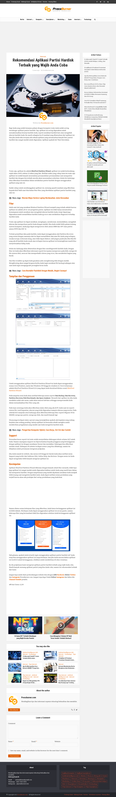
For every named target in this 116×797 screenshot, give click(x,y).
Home (8, 2)
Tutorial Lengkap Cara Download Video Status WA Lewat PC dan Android (95, 145)
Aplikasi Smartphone (83, 773)
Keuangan (91, 778)
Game (70, 19)
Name (11, 741)
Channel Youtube (15, 579)
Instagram (16, 577)
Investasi (77, 19)
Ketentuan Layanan (95, 794)
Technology (87, 19)
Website (57, 741)
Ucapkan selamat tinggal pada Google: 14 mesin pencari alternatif (96, 165)
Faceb (59, 575)
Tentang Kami (15, 2)
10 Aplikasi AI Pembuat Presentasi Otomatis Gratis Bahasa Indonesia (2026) (94, 69)
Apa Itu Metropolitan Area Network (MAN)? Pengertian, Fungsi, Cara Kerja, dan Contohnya (95, 78)
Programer (86, 781)
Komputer (39, 19)
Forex (90, 776)
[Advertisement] (58, 37)
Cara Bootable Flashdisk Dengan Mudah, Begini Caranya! (44, 271)
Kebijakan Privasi (36, 2)
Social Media (83, 784)
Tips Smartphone (91, 787)
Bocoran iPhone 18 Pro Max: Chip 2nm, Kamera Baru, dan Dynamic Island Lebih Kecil (94, 86)
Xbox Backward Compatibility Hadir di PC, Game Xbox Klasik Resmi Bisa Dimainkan (95, 109)
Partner (45, 2)
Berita (22, 19)
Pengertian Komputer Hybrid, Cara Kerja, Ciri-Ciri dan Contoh (46, 430)
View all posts (14, 710)
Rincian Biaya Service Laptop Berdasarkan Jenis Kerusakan (45, 198)
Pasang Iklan (52, 2)
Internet (29, 19)
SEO (64, 784)
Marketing (61, 19)
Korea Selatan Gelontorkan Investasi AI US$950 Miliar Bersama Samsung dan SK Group (95, 94)
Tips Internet (33, 664)
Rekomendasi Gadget (99, 781)
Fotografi (97, 776)
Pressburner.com (48, 70)
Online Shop (76, 781)
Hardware (66, 778)
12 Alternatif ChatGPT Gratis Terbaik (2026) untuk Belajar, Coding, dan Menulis (95, 61)
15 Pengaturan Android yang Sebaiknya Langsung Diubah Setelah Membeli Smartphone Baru (95, 117)
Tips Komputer (78, 787)
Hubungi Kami (25, 2)
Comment (11, 723)
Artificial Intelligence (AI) (30, 652)
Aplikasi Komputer (68, 773)
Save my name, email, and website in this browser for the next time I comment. (39, 750)
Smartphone (50, 19)
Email (34, 741)
